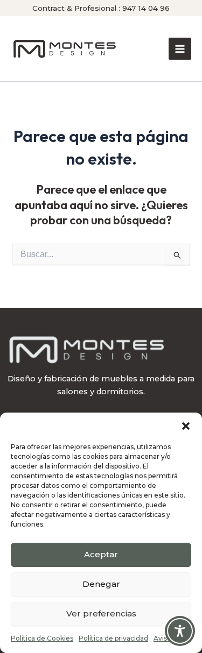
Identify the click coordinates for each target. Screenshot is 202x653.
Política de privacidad (113, 638)
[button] (185, 426)
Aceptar (101, 554)
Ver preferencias (101, 613)
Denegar (101, 584)
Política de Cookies (42, 638)
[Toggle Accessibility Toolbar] (180, 631)
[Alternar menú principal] (180, 49)
